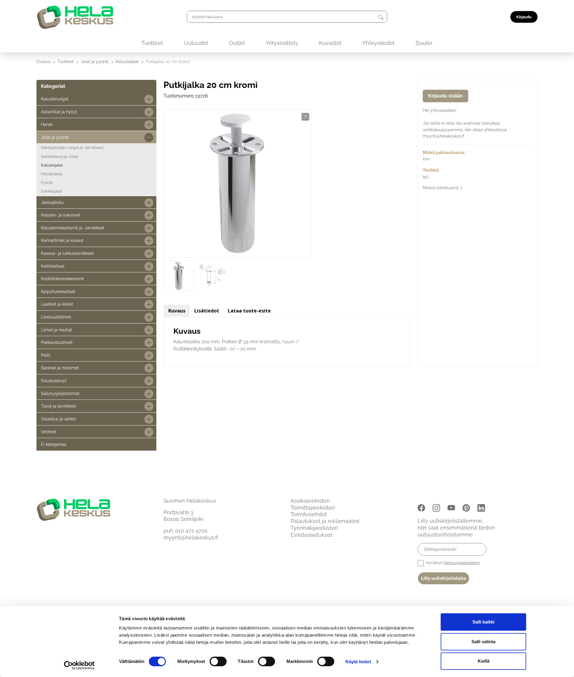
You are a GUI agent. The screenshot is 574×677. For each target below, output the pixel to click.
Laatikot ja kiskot (57, 304)
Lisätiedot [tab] (206, 310)
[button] (305, 117)
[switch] (218, 661)
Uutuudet (196, 43)
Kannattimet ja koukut (62, 240)
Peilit (46, 355)
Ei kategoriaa (53, 444)
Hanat (47, 124)
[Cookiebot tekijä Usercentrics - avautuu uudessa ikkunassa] (79, 665)
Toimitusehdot (309, 514)
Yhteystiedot (378, 43)
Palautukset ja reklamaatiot (325, 521)
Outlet (237, 43)
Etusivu (43, 61)
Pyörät (47, 182)
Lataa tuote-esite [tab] (249, 310)
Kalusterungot (54, 98)
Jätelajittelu (52, 202)
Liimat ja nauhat (56, 329)
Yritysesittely (282, 43)
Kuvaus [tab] (176, 310)
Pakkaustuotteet (57, 342)
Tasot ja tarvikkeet (58, 405)
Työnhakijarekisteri (314, 528)
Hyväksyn (452, 562)
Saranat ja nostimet (60, 367)
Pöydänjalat (51, 174)
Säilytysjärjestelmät (60, 393)
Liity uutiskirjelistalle (443, 578)
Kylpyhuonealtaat (58, 291)
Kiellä (483, 661)
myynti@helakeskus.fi (191, 537)
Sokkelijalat (51, 191)
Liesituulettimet (56, 316)
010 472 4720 (191, 530)
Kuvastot (330, 43)
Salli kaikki (483, 621)
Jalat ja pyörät (95, 61)
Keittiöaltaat (53, 266)
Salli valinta (483, 641)
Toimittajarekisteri (313, 507)
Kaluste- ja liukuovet (60, 214)
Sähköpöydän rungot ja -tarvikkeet (72, 147)
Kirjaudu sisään (445, 96)
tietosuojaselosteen (462, 562)
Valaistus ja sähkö (58, 418)
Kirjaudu (524, 17)
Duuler (424, 43)
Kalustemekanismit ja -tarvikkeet (72, 227)
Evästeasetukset (311, 535)
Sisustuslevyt (54, 380)
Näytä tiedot (358, 661)
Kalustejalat (127, 61)
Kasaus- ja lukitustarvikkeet (67, 253)
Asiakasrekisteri (310, 501)
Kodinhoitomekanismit (62, 278)
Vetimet (48, 431)
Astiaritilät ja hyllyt (59, 111)
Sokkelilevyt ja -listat (59, 156)
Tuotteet (152, 43)
